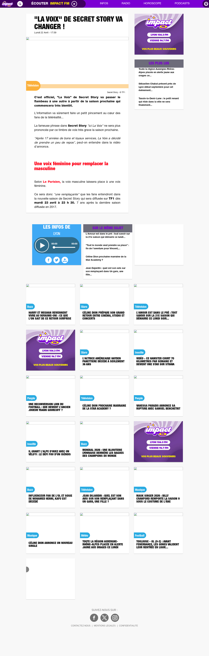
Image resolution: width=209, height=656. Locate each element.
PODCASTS (182, 3)
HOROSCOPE (152, 3)
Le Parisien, (52, 182)
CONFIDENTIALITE (128, 625)
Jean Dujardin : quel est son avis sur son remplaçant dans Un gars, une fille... (105, 271)
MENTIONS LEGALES (105, 625)
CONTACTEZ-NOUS (80, 625)
